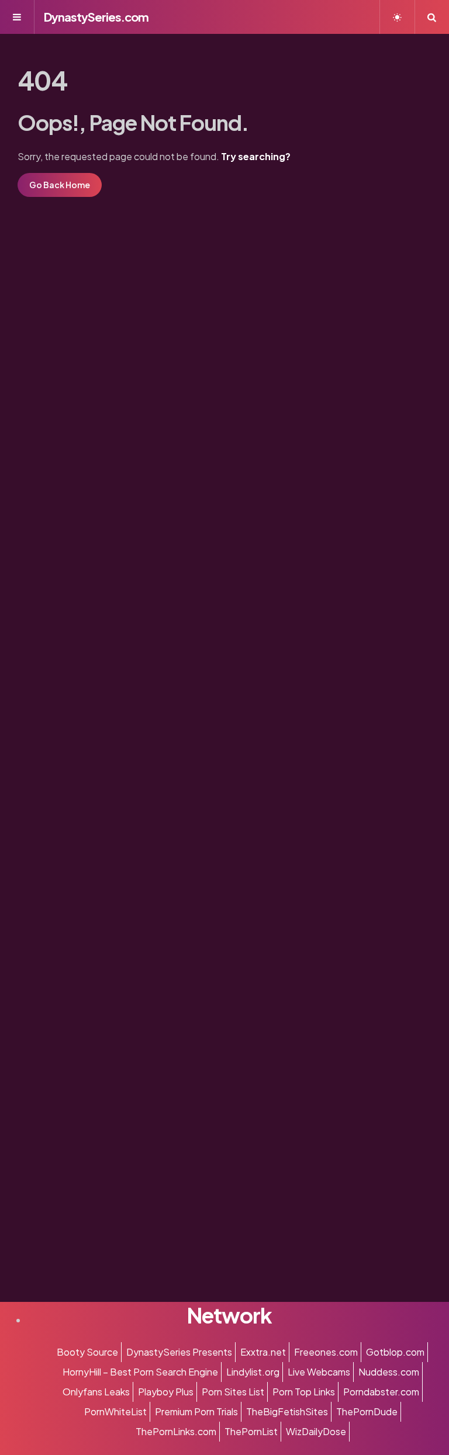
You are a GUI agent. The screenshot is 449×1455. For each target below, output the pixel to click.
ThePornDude (367, 1411)
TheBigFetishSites (287, 1411)
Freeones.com (326, 1352)
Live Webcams (319, 1372)
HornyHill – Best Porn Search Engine (140, 1372)
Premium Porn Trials (196, 1411)
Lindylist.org (252, 1372)
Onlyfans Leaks (96, 1391)
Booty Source (87, 1352)
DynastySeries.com (96, 16)
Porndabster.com (381, 1391)
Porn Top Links (303, 1391)
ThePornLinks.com (176, 1431)
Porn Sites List (233, 1391)
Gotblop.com (395, 1352)
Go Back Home (59, 184)
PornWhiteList (115, 1411)
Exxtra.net (263, 1352)
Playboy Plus (166, 1391)
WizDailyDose (316, 1431)
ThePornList (251, 1431)
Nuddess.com (388, 1372)
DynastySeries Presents (179, 1352)
